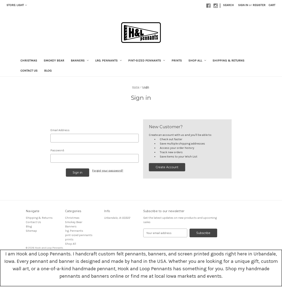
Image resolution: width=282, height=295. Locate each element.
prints (177, 60)
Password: (57, 150)
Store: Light (16, 5)
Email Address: (60, 130)
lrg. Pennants (106, 60)
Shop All (195, 60)
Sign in (243, 5)
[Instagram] (215, 6)
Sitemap (31, 231)
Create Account (167, 167)
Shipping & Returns (228, 60)
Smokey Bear (54, 60)
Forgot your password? (107, 170)
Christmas (28, 60)
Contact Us (29, 70)
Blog (48, 70)
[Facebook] (208, 6)
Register (259, 5)
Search (228, 5)
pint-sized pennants (144, 60)
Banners (78, 60)
